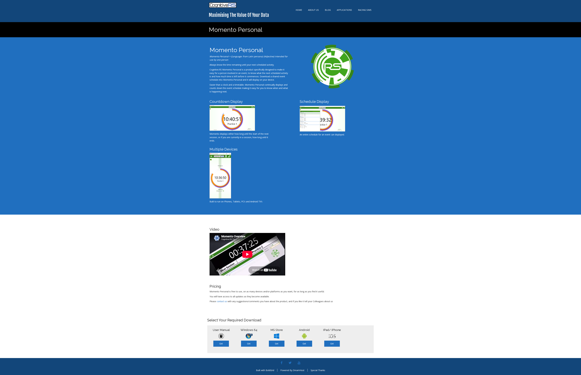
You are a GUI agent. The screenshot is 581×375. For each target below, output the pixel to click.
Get (221, 343)
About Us (313, 9)
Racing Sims (364, 9)
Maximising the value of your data (239, 15)
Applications (344, 9)
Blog (328, 9)
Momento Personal (235, 29)
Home (299, 9)
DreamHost (298, 370)
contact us (222, 301)
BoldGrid (270, 370)
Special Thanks (318, 370)
